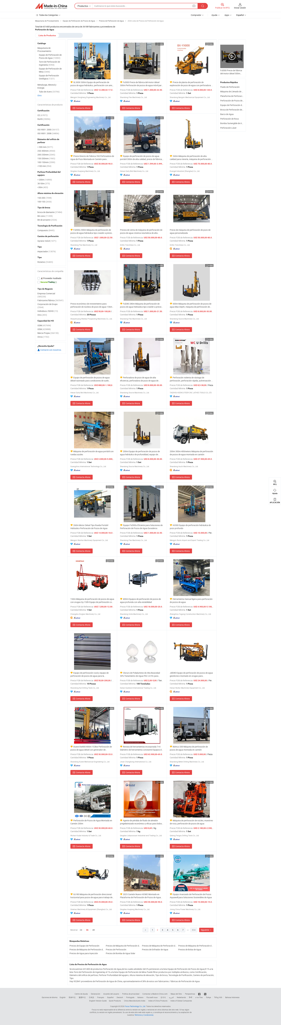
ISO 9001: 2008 (48, 133)
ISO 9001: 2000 (48, 129)
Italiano (140, 997)
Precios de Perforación (116, 949)
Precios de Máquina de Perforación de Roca (195, 945)
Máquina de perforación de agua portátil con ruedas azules (92, 453)
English (63, 997)
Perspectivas (190, 994)
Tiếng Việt (218, 997)
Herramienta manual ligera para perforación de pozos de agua (191, 600)
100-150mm (46, 162)
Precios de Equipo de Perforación (84, 945)
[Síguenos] (199, 994)
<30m (42, 187)
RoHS (43, 119)
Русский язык (152, 997)
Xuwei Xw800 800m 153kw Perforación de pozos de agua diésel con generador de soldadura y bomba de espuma (91, 748)
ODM (44, 325)
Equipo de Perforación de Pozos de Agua (50, 56)
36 (87, 930)
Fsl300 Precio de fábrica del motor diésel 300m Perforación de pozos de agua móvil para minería (141, 84)
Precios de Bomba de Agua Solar (120, 953)
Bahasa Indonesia (232, 997)
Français (100, 997)
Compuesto (46, 230)
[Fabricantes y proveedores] (51, 6)
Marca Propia (48, 333)
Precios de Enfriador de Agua (155, 949)
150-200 (44, 197)
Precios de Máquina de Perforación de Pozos (123, 945)
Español (110, 997)
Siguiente (205, 929)
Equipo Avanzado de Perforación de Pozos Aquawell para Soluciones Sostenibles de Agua (191, 896)
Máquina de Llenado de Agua (233, 91)
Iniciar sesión (240, 7)
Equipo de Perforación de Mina (50, 70)
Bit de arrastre (47, 219)
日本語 (91, 997)
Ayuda (214, 15)
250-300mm (46, 150)
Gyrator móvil (46, 240)
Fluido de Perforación (230, 87)
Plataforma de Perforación (232, 96)
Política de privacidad (130, 994)
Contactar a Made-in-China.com (155, 994)
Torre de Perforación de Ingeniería (49, 63)
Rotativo (45, 262)
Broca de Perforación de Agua (233, 109)
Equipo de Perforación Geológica (49, 77)
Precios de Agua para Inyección (84, 953)
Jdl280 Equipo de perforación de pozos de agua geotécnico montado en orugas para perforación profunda (191, 674)
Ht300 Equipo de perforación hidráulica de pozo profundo (190, 527)
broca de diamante (49, 212)
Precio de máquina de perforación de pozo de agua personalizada (190, 231)
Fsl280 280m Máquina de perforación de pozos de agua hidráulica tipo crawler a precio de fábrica (140, 305)
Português (130, 997)
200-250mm (46, 154)
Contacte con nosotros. (51, 349)
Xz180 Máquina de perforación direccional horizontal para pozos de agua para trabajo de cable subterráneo (91, 896)
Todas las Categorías (48, 15)
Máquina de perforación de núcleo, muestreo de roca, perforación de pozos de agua (191, 822)
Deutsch (120, 997)
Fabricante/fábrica (50, 300)
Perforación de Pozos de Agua (234, 100)
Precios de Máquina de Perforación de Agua (87, 949)
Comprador (196, 15)
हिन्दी (190, 997)
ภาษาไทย (199, 997)
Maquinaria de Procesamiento (44, 49)
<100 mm (44, 166)
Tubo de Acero (49, 91)
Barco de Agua (227, 114)
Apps (227, 15)
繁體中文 (82, 997)
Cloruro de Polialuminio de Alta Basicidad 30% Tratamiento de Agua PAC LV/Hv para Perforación (140, 674)
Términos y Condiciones (143, 1015)
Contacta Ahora (83, 108)
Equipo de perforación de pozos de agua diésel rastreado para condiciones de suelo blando (90, 379)
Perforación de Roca (229, 118)
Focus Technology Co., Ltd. (135, 1006)
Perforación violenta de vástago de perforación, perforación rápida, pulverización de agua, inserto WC (192, 379)
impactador (46, 251)
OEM (44, 329)
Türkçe (208, 997)
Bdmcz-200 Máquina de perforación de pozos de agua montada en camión (189, 748)
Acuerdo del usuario (111, 994)
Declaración (95, 994)
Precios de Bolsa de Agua (189, 949)
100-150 (44, 201)
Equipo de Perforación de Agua (234, 105)
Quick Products (115, 1001)
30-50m (43, 183)
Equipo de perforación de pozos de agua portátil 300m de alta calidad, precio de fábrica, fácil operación (141, 158)
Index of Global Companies (181, 1001)
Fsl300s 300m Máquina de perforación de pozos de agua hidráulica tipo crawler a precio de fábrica (91, 231)
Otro (39, 95)
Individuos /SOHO (47, 311)
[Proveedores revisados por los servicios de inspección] (50, 278)
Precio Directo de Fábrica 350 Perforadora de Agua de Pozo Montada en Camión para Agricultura (92, 158)
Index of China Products (157, 1001)
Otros (43, 336)
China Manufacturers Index (134, 1001)
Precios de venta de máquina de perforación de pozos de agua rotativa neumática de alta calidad (141, 231)
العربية (171, 997)
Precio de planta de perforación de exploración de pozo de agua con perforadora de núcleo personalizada (192, 84)
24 (81, 929)
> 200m (44, 179)
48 (93, 929)
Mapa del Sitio (176, 994)
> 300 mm (45, 147)
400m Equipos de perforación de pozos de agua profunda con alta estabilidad (140, 600)
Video (161, 44)
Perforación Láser (228, 127)
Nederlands (181, 997)
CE (42, 115)
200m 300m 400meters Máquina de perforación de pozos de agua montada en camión (191, 453)
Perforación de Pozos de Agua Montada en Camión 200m (91, 822)
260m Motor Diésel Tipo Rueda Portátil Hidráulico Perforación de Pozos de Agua (89, 527)
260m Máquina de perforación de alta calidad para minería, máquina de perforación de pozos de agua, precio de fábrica (191, 158)
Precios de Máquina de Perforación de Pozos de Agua (159, 945)
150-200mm (46, 158)
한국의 (163, 997)
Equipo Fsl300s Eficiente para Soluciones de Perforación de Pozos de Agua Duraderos (141, 527)
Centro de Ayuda (81, 994)
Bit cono (45, 216)
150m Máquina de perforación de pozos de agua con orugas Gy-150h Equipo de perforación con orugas (92, 601)
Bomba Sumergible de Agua (232, 123)
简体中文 (72, 997)
